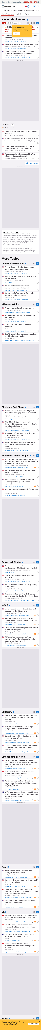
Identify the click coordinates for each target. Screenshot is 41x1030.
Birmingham (17, 931)
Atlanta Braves (21, 742)
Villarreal (7, 800)
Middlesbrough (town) (22, 922)
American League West (21, 733)
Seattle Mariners (9, 733)
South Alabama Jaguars (27, 600)
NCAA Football (17, 624)
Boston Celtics (25, 430)
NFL (24, 624)
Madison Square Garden (12, 419)
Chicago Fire (23, 290)
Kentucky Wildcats (10, 645)
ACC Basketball (21, 41)
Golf (17, 907)
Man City (16, 778)
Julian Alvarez (15, 800)
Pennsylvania (30, 340)
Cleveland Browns (21, 724)
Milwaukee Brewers (10, 742)
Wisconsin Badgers (10, 467)
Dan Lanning (8, 624)
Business (6, 10)
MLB (27, 742)
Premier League (24, 778)
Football (14, 10)
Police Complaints (10, 922)
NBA (6, 430)
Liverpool (14, 877)
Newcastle (22, 768)
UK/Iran (7, 940)
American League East (23, 752)
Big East (18, 14)
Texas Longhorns (10, 477)
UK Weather (19, 952)
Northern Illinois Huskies (12, 290)
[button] (20, 23)
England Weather (9, 952)
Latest (9, 23)
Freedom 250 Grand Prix (11, 897)
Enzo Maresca (9, 778)
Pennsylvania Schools (19, 340)
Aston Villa (16, 789)
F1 (16, 886)
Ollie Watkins (8, 789)
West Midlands (26, 931)
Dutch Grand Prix (9, 886)
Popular (14, 23)
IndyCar (22, 897)
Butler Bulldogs (21, 591)
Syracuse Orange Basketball (27, 419)
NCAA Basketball (22, 57)
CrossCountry (8, 931)
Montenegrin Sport (10, 450)
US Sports (12, 283)
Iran (19, 940)
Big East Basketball (10, 41)
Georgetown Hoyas (22, 299)
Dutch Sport (21, 886)
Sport (20, 10)
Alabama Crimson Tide (11, 615)
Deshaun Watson (10, 724)
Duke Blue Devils (20, 312)
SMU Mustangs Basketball (12, 600)
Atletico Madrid (24, 800)
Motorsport (28, 897)
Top (3, 23)
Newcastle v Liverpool (11, 768)
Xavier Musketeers (8, 14)
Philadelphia (8, 340)
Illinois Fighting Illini (10, 634)
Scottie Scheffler (9, 907)
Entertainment (29, 10)
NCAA (29, 57)
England (26, 952)
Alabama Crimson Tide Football (26, 615)
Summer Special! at (19, 2)
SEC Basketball (21, 48)
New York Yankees (10, 752)
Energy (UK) (13, 940)
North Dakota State (10, 486)
